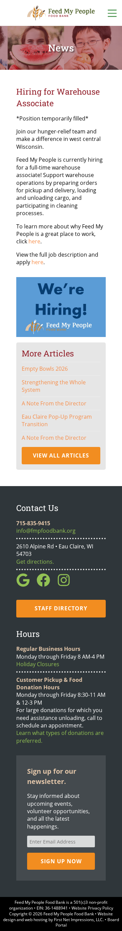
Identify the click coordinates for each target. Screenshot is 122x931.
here (34, 241)
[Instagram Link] (66, 585)
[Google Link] (25, 585)
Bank (60, 902)
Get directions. (35, 561)
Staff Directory (61, 608)
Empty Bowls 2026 (45, 368)
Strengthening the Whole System (54, 386)
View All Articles (61, 455)
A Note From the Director (54, 403)
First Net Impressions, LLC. (79, 919)
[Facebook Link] (46, 585)
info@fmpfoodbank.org (46, 530)
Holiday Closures (37, 664)
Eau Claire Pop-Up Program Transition (57, 420)
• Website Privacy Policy (90, 908)
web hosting (36, 919)
